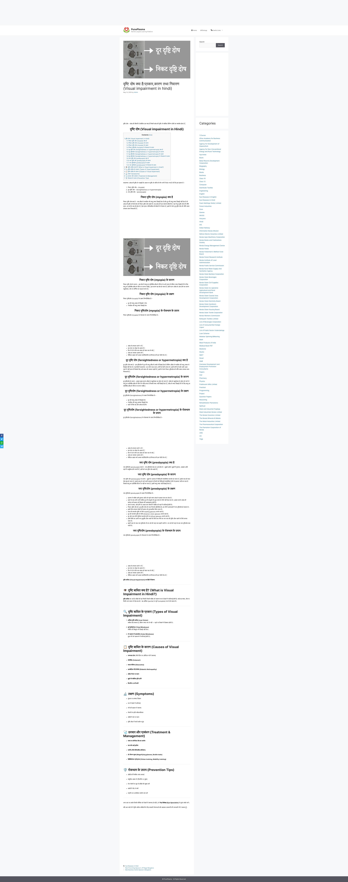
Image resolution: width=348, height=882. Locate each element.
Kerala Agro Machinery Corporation (212, 237)
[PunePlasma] (126, 30)
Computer (203, 185)
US (200, 436)
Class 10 (202, 178)
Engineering (203, 191)
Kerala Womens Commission (209, 316)
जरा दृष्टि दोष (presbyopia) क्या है (137, 158)
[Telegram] (1, 446)
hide (150, 135)
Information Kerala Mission (209, 231)
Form (201, 209)
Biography (203, 166)
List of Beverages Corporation (210, 322)
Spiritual (202, 406)
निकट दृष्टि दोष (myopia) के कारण (137, 143)
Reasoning (203, 400)
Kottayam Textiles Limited (208, 319)
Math (201, 340)
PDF (200, 375)
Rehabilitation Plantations (208, 403)
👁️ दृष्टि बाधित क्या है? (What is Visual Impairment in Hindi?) (144, 167)
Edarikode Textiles (206, 188)
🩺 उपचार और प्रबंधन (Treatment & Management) (140, 176)
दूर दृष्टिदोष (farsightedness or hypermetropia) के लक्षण (145, 154)
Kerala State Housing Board (209, 309)
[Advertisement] (54, 12)
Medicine (202, 349)
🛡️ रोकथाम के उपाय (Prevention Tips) (136, 178)
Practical (202, 387)
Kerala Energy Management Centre (212, 245)
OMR (201, 361)
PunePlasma (138, 29)
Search (201, 42)
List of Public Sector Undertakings (211, 330)
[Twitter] (1, 439)
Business (202, 175)
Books (201, 172)
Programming (204, 390)
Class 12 (202, 181)
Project (201, 393)
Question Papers (205, 397)
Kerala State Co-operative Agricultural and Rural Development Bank (208, 290)
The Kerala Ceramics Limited (209, 415)
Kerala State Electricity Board (209, 301)
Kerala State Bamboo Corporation (211, 274)
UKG (201, 433)
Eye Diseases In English (207, 197)
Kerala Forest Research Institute (210, 257)
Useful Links (217, 30)
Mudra (201, 352)
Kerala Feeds (204, 249)
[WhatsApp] (1, 443)
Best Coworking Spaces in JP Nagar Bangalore (139, 868)
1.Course (202, 135)
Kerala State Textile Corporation (210, 312)
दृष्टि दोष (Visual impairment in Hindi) (136, 138)
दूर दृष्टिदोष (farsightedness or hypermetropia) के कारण (145, 152)
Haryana (202, 218)
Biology (204, 30)
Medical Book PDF (206, 346)
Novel (201, 358)
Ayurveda (202, 155)
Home (195, 30)
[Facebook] (1, 435)
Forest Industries (205, 206)
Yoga (201, 439)
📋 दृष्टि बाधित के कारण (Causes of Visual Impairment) (142, 171)
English (202, 194)
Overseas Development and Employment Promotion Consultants (209, 366)
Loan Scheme (204, 333)
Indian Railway (204, 228)
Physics (202, 381)
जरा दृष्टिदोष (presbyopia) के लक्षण (138, 163)
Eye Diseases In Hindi (131, 866)
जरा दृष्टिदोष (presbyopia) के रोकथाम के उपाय (141, 165)
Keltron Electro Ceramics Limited (211, 234)
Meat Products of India (207, 343)
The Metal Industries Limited (209, 421)
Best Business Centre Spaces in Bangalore (138, 870)
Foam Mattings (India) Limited (210, 203)
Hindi (201, 222)
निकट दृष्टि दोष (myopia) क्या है (136, 141)
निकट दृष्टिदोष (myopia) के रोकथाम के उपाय (140, 147)
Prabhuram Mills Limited (208, 384)
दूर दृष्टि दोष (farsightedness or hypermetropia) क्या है (144, 149)
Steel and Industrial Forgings (209, 409)
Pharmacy (203, 378)
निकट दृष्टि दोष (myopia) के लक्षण (137, 145)
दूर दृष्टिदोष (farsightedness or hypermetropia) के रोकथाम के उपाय (148, 156)
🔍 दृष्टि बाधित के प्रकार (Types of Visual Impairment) (141, 169)
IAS (200, 225)
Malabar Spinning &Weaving (209, 336)
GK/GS (201, 215)
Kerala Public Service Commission (211, 266)
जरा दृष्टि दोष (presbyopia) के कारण (138, 160)
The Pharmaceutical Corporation (211, 424)
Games (202, 212)
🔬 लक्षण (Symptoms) (132, 174)
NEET (201, 355)
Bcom (201, 158)
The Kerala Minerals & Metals (210, 418)
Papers (201, 372)
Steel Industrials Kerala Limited (210, 412)
